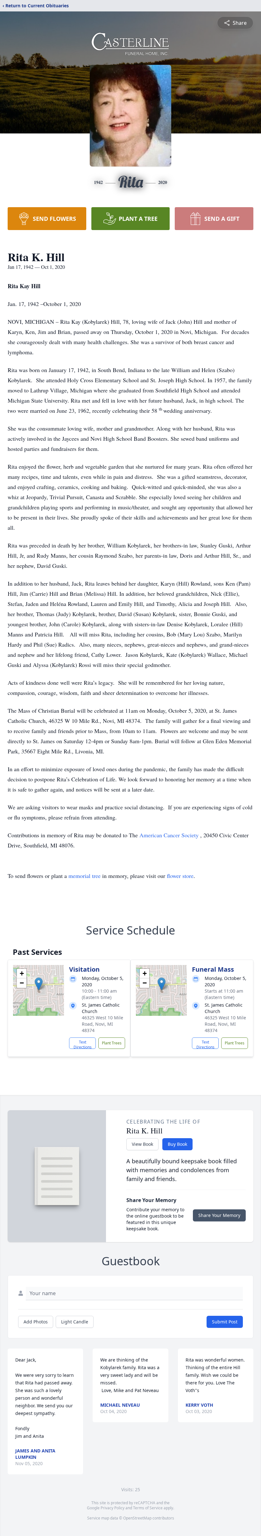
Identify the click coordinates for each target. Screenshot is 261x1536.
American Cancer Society (169, 835)
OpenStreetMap (137, 1518)
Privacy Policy (112, 1508)
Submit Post (224, 1322)
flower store (180, 876)
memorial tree (84, 876)
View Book (142, 1144)
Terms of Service (148, 1508)
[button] (39, 983)
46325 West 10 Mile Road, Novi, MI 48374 (102, 1024)
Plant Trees (112, 1043)
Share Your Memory (219, 1215)
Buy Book (177, 1144)
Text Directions (83, 1044)
